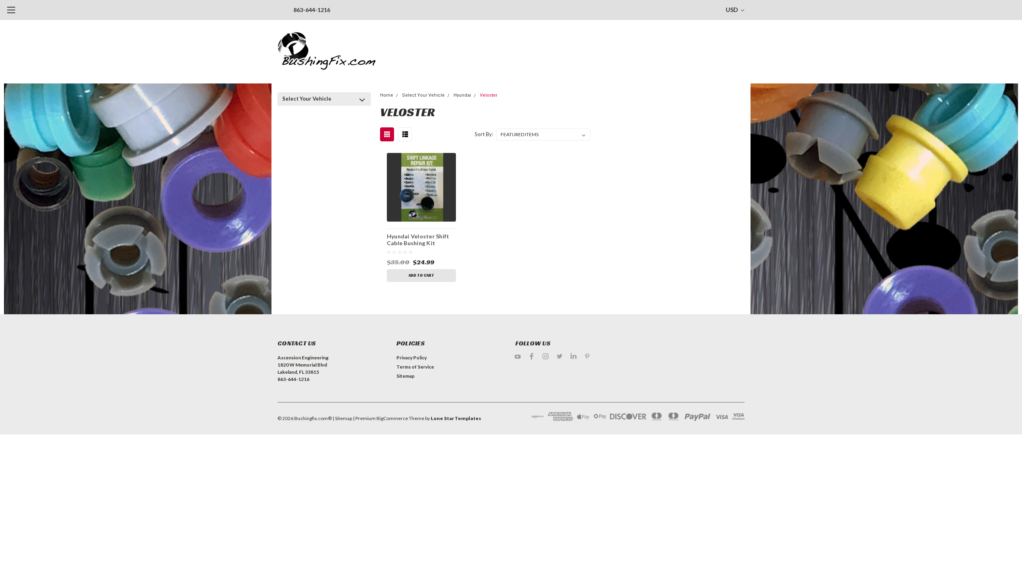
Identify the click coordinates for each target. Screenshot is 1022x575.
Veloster (488, 95)
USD (732, 9)
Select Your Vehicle (306, 98)
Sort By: (484, 134)
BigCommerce (392, 418)
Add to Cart (421, 275)
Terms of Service (415, 367)
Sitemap (405, 376)
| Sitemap (342, 418)
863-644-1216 (311, 9)
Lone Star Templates (456, 418)
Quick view (421, 187)
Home (386, 95)
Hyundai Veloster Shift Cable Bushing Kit (418, 240)
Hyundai (462, 95)
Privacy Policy (411, 358)
